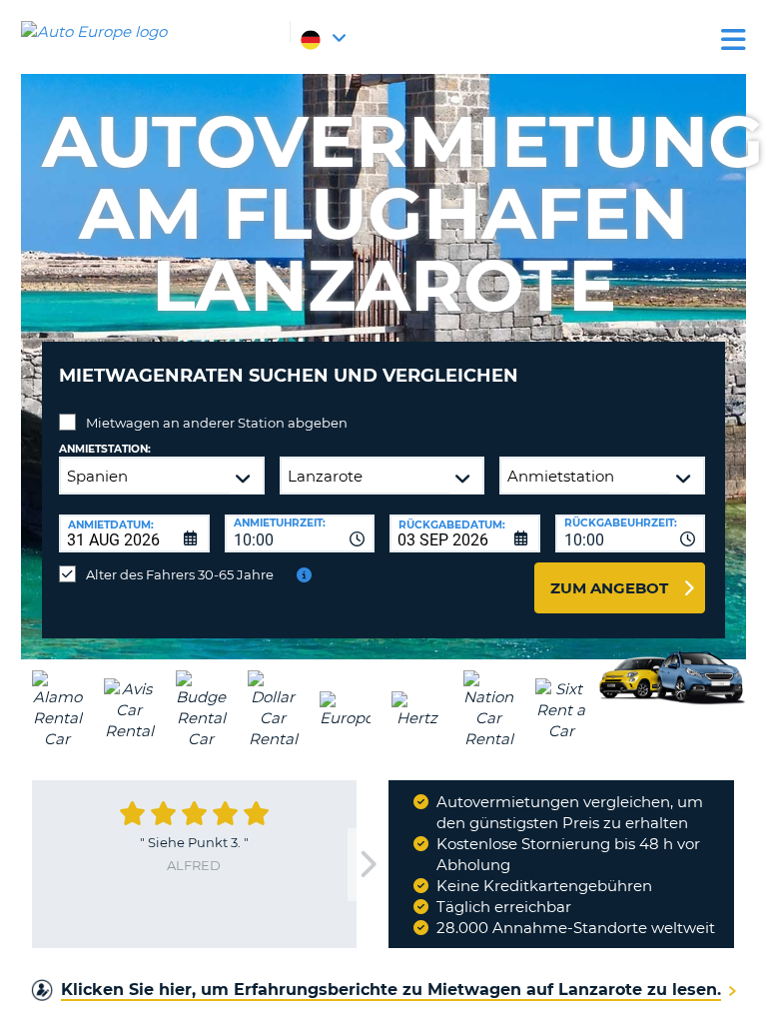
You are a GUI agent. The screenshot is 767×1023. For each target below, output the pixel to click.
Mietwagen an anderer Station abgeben (217, 423)
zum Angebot (609, 587)
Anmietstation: (105, 449)
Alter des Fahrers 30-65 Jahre (180, 574)
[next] (367, 864)
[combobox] (300, 533)
